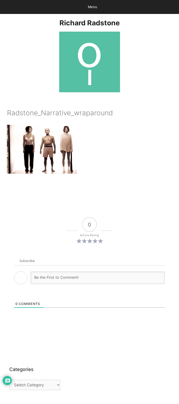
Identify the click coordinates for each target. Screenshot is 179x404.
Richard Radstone (89, 23)
